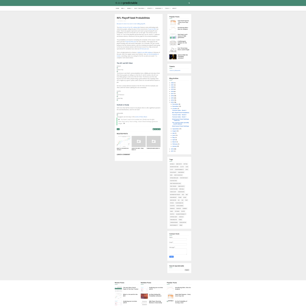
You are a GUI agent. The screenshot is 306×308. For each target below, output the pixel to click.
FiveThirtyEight (184, 177)
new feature (173, 200)
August (174, 131)
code (187, 166)
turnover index (174, 222)
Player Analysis (179, 203)
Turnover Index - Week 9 (179, 110)
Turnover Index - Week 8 (179, 114)
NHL (182, 200)
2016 (172, 95)
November (175, 106)
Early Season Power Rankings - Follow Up (180, 119)
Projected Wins (152, 29)
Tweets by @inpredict (174, 70)
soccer (183, 211)
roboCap (179, 208)
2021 (172, 85)
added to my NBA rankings (144, 52)
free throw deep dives (175, 183)
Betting (185, 164)
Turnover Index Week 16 (153, 148)
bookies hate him (174, 166)
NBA (122, 8)
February (175, 144)
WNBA (129, 8)
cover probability (179, 169)
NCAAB (179, 197)
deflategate (173, 172)
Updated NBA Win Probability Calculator (183, 56)
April (173, 139)
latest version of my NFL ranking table (129, 27)
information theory (175, 194)
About (174, 8)
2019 (172, 89)
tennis (180, 219)
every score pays (178, 175)
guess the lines (173, 189)
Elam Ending (181, 172)
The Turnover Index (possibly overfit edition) (180, 123)
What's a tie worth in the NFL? (122, 149)
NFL (118, 129)
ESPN (171, 175)
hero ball (181, 189)
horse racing (181, 191)
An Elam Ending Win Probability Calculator (155, 295)
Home (117, 8)
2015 (172, 98)
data (187, 169)
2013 (172, 102)
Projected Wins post (130, 41)
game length (181, 186)
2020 (172, 87)
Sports (149, 8)
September (175, 129)
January (174, 146)
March (174, 142)
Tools (167, 8)
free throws (173, 186)
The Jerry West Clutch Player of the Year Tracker (130, 288)
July (173, 133)
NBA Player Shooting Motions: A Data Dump (155, 302)
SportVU (172, 214)
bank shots (179, 164)
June (173, 135)
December (175, 104)
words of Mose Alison (141, 117)
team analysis (173, 219)
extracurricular (174, 177)
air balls (172, 164)
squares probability (181, 214)
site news (177, 211)
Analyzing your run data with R (130, 302)
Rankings (158, 8)
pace (186, 200)
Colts (171, 169)
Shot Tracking (139, 8)
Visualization (183, 222)
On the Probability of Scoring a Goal (181, 302)
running (185, 208)
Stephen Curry (173, 216)
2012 (172, 149)
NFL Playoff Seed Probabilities (180, 112)
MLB (183, 194)
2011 (172, 151)
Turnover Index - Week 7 (179, 117)
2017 (172, 93)
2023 (172, 83)
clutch (182, 166)
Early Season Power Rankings (180, 126)
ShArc (171, 211)
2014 (172, 100)
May (173, 137)
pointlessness (179, 205)
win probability (174, 225)
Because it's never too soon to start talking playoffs (131, 23)
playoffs (172, 205)
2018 (172, 91)
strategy (181, 216)
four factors (173, 180)
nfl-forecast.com (144, 49)
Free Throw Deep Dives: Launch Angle (183, 48)
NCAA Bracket (173, 197)
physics (172, 203)
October (174, 108)
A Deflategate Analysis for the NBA (182, 42)
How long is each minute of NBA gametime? (182, 36)
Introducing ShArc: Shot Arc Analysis (183, 28)
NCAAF (184, 197)
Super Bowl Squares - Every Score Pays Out (183, 22)
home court (173, 191)
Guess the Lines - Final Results (138, 149)
